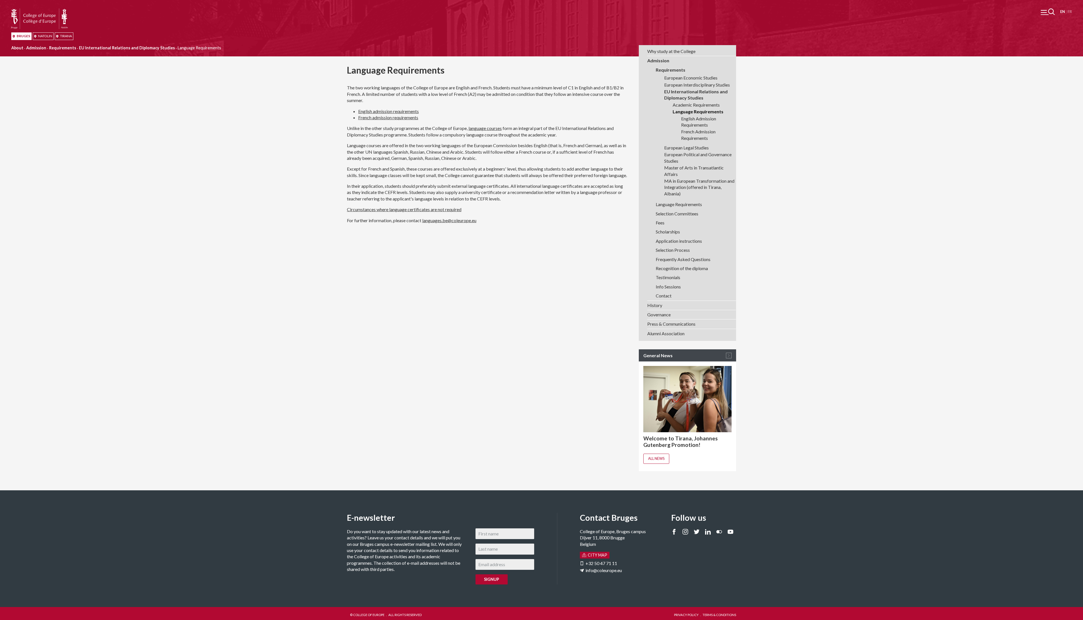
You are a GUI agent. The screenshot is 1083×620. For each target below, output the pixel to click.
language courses (485, 128)
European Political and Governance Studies (698, 157)
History (654, 305)
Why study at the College (671, 51)
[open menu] (1048, 11)
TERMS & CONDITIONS (719, 615)
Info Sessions (668, 286)
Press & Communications (671, 323)
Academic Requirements (696, 104)
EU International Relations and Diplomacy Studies (127, 47)
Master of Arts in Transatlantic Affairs (694, 170)
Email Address (207, 531)
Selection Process (673, 250)
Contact (664, 295)
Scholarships (668, 231)
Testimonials (668, 277)
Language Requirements (698, 111)
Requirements (62, 47)
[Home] (39, 11)
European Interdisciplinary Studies (697, 84)
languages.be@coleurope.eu (449, 220)
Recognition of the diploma (682, 268)
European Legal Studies (686, 147)
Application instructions (679, 241)
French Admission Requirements (698, 134)
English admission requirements (388, 111)
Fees (660, 222)
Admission (36, 47)
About (17, 47)
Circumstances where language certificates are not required (404, 209)
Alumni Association (665, 333)
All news (656, 458)
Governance (659, 314)
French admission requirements (388, 117)
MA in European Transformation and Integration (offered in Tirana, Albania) (699, 187)
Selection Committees (677, 213)
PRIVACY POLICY (686, 615)
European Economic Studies (690, 77)
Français (1069, 12)
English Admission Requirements (698, 121)
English (1062, 12)
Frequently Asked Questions (683, 259)
